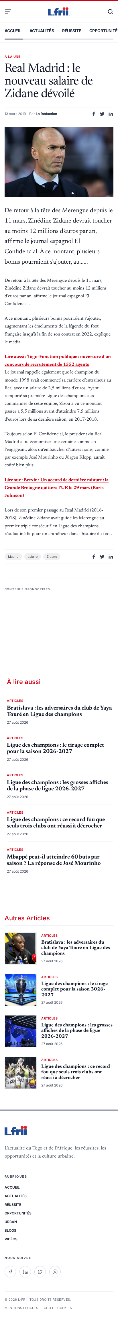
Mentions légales (21, 1308)
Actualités (42, 30)
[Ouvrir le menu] (10, 12)
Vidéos (11, 1239)
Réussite (71, 30)
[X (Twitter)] (40, 1271)
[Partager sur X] (102, 113)
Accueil (13, 30)
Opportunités (18, 1213)
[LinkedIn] (25, 1271)
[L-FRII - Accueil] (59, 12)
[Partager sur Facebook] (93, 113)
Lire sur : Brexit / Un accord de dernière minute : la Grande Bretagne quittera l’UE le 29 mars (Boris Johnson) (57, 488)
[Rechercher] (107, 12)
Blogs (10, 1230)
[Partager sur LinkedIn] (110, 113)
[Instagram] (55, 1271)
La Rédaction (46, 114)
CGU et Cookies (58, 1308)
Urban (11, 1222)
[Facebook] (10, 1271)
